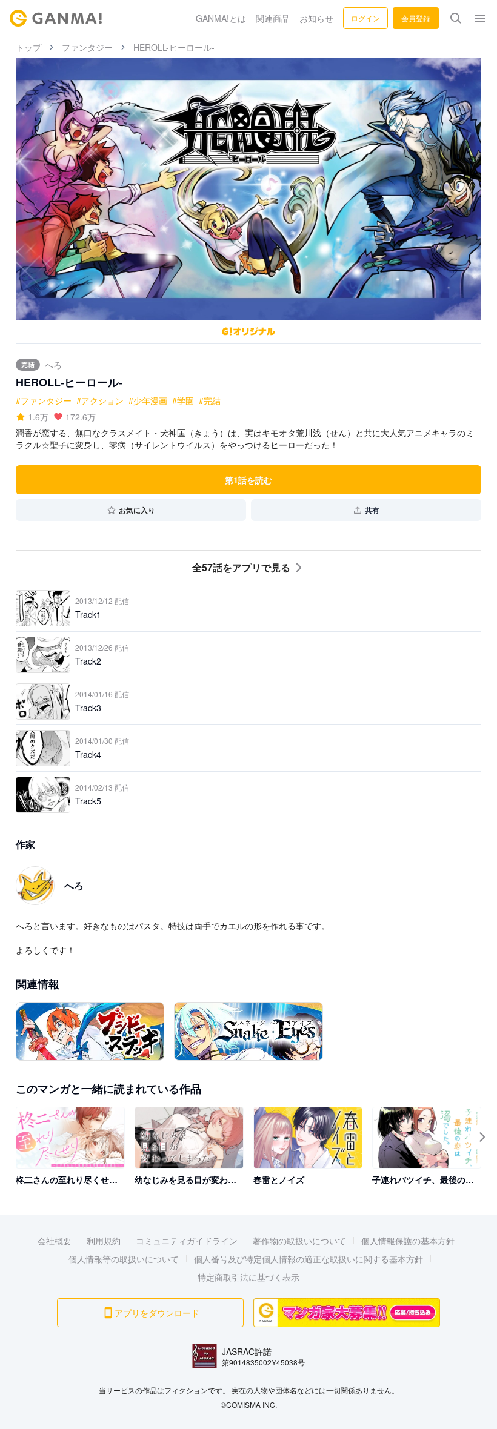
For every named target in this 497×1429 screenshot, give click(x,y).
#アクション (100, 400)
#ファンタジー (44, 400)
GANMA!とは (221, 18)
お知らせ (316, 18)
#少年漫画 (147, 400)
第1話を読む (248, 480)
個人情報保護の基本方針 (408, 1241)
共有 (372, 510)
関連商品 (273, 18)
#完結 (210, 400)
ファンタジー (87, 47)
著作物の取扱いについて (299, 1241)
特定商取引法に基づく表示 (248, 1277)
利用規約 (104, 1241)
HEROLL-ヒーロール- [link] (174, 47)
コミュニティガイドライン (187, 1241)
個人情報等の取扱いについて (123, 1259)
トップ (28, 47)
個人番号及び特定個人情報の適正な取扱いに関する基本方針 (308, 1259)
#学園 (183, 400)
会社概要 (55, 1241)
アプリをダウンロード (157, 1313)
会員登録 (415, 18)
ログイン (365, 18)
